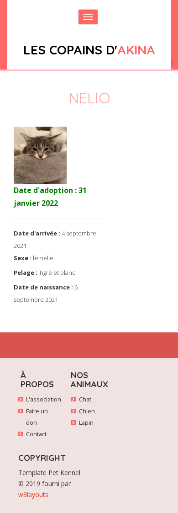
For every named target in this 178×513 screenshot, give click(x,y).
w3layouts (33, 494)
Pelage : (25, 272)
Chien (87, 411)
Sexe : (22, 258)
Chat (85, 399)
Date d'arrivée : (37, 233)
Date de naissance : (43, 287)
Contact (36, 434)
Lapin (86, 423)
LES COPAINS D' (89, 50)
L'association (43, 399)
